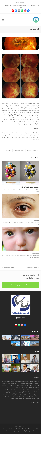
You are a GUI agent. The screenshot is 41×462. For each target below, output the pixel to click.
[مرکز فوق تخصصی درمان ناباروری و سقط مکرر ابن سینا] (15, 337)
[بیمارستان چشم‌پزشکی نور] (25, 343)
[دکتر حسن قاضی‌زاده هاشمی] (25, 368)
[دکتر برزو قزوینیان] (15, 368)
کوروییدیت (8, 150)
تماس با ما (8, 431)
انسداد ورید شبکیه (32, 267)
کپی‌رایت (25, 431)
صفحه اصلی (32, 431)
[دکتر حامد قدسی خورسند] (6, 368)
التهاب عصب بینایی (9, 267)
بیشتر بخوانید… (35, 402)
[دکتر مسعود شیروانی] (34, 368)
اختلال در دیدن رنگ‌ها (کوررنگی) (30, 187)
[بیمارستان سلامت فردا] (34, 343)
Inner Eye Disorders (32, 150)
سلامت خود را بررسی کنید (21, 285)
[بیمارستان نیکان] (6, 337)
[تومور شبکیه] (20, 239)
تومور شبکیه (35, 253)
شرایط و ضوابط (17, 431)
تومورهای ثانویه (34, 220)
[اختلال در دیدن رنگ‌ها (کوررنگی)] (20, 173)
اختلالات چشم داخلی (19, 150)
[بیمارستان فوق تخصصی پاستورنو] (15, 343)
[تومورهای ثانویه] (20, 206)
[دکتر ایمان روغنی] (34, 359)
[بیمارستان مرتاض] (25, 337)
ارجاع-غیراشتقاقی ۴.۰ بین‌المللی (22, 428)
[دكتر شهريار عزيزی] (15, 359)
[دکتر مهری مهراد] (25, 359)
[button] (3, 19)
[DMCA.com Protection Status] (20, 318)
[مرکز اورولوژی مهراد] (34, 337)
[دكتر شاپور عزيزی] (6, 359)
